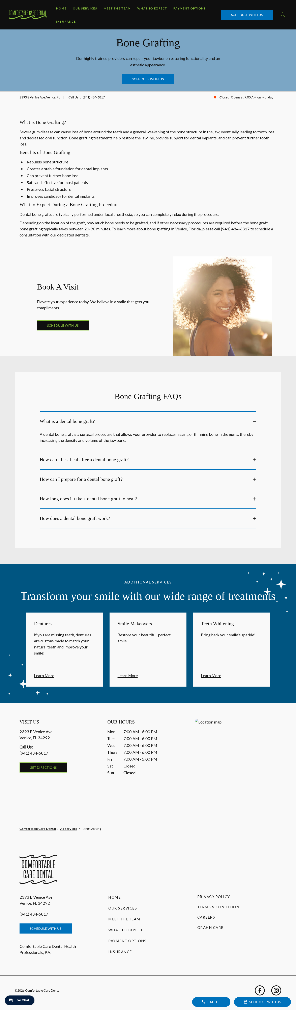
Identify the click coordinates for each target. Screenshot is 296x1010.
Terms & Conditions (219, 907)
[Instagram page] (276, 990)
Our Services (85, 8)
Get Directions (43, 767)
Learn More (44, 675)
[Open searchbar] (283, 14)
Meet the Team (117, 8)
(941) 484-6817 (94, 97)
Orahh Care (210, 927)
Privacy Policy (213, 896)
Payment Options (189, 8)
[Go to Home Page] (28, 14)
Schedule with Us (247, 15)
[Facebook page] (260, 990)
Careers (206, 917)
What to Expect (152, 8)
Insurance (66, 21)
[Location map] (235, 762)
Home (61, 8)
